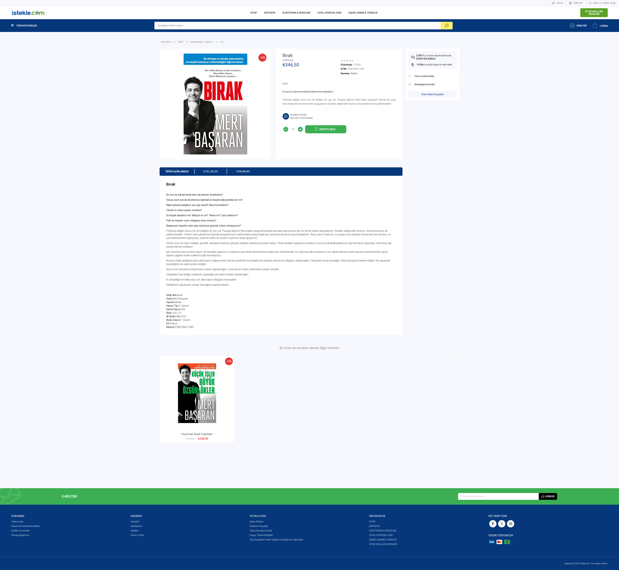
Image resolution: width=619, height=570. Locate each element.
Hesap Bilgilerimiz (20, 535)
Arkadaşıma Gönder (409, 84)
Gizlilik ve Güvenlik (20, 530)
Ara (447, 25)
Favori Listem (137, 535)
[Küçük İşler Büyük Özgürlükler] (197, 399)
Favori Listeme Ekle (409, 76)
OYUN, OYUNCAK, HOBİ (381, 535)
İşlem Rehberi (256, 521)
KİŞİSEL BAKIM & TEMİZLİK (383, 539)
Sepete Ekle (193, 422)
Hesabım (135, 521)
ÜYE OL (559, 3)
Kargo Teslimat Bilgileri (261, 535)
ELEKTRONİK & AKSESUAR (382, 530)
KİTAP (372, 521)
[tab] (177, 171)
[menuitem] (71, 521)
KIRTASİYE (374, 526)
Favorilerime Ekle (224, 422)
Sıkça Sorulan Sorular (261, 530)
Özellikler (210, 171)
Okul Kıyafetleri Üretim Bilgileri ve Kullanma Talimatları (276, 539)
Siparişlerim (136, 526)
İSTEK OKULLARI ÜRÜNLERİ (383, 544)
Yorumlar (243, 171)
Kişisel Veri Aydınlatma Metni (25, 526)
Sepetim (135, 530)
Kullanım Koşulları (259, 526)
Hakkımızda (17, 521)
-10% (262, 57)
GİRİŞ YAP (578, 3)
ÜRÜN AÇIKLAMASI (177, 171)
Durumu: (345, 73)
